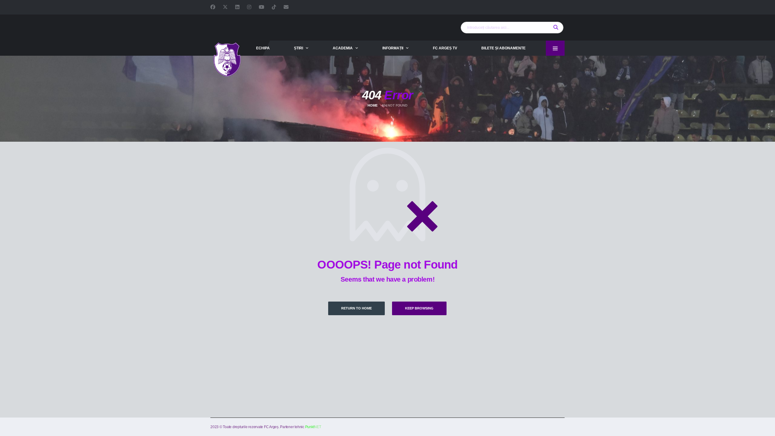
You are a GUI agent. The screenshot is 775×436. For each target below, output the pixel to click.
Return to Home (356, 308)
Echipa (263, 48)
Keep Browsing (419, 308)
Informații (392, 48)
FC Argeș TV (445, 48)
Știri (298, 48)
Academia (343, 48)
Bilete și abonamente (503, 48)
